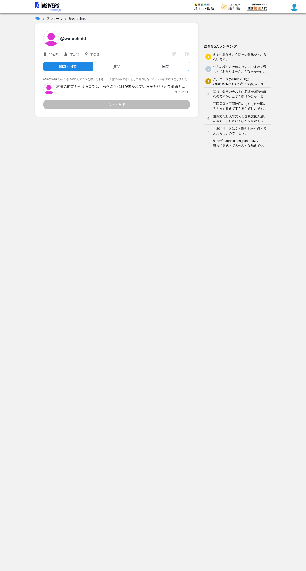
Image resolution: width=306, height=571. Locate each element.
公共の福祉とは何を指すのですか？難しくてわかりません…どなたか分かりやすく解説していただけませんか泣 (239, 69)
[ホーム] (37, 18)
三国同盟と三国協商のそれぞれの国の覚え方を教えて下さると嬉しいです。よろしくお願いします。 (239, 106)
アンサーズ (54, 18)
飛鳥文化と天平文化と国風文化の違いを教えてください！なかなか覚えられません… (239, 118)
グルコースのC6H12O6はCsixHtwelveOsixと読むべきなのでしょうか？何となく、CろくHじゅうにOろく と (240, 81)
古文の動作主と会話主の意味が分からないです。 (239, 56)
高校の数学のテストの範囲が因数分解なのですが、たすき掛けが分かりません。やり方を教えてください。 (239, 93)
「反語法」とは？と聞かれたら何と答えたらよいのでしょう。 (239, 130)
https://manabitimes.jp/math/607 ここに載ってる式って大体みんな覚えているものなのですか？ (241, 143)
